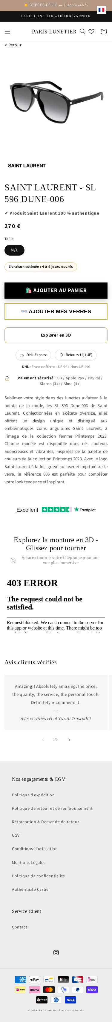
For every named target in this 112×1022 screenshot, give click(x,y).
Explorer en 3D (56, 335)
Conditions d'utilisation (35, 849)
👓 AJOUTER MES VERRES (56, 311)
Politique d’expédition (33, 795)
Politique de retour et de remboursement (52, 809)
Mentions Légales (29, 863)
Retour (13, 45)
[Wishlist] (91, 31)
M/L (14, 250)
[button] (7, 31)
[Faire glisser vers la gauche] (43, 739)
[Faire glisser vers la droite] (69, 739)
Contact (19, 927)
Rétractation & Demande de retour (45, 822)
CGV (16, 835)
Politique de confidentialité (38, 876)
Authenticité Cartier (31, 890)
